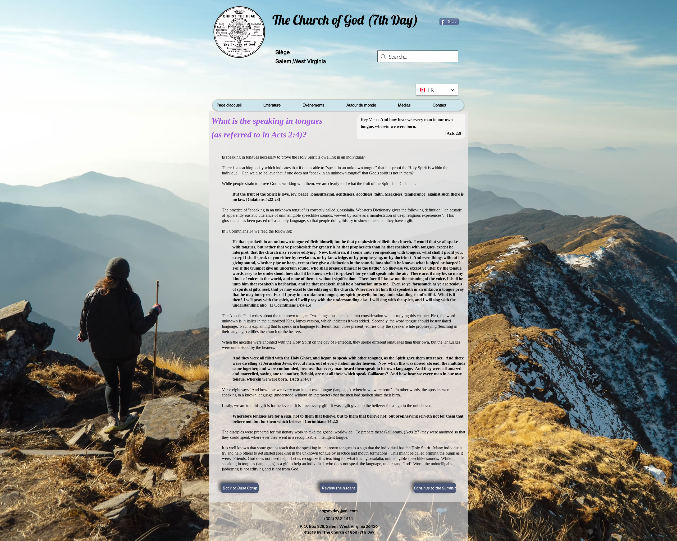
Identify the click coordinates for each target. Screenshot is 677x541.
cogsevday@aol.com (338, 510)
